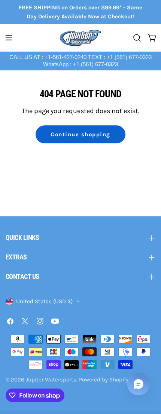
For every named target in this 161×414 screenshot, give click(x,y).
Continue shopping (80, 134)
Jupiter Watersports (51, 379)
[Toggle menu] (8, 37)
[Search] (137, 37)
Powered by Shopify (103, 379)
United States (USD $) (44, 301)
